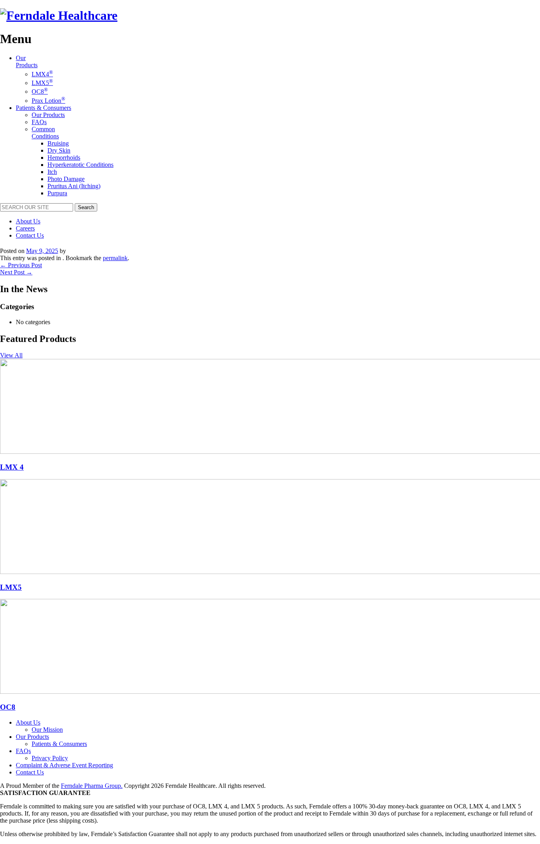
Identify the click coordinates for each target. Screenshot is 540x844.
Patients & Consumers (43, 107)
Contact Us (30, 235)
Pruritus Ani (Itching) (73, 186)
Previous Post (21, 265)
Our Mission (47, 729)
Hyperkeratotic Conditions (80, 164)
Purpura (57, 193)
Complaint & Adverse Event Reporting (64, 765)
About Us (28, 221)
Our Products (27, 61)
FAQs (39, 122)
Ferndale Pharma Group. (92, 785)
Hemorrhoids (63, 157)
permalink (115, 258)
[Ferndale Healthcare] (58, 15)
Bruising (58, 143)
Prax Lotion (48, 100)
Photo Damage (66, 179)
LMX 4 (12, 467)
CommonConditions (45, 133)
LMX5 (42, 82)
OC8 (40, 91)
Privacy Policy (50, 758)
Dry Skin (58, 150)
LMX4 (42, 74)
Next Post (16, 272)
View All (11, 355)
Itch (52, 171)
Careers (25, 228)
